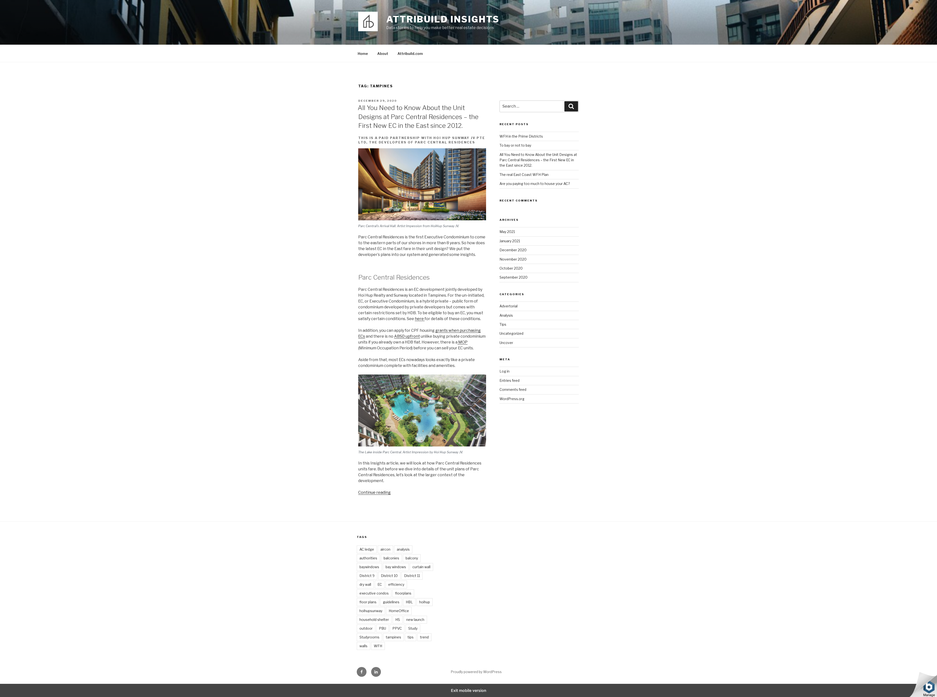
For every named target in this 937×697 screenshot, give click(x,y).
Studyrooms (369, 637)
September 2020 (513, 277)
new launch (415, 619)
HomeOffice (399, 611)
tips (410, 637)
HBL (409, 602)
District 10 (389, 576)
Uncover (506, 343)
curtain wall (421, 567)
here (420, 318)
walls (363, 646)
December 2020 (513, 250)
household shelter (374, 619)
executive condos (374, 593)
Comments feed (512, 389)
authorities (368, 558)
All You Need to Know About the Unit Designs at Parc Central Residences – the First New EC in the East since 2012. (418, 116)
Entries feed (509, 380)
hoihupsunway (370, 611)
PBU (382, 628)
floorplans (403, 593)
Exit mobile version (468, 690)
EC (379, 584)
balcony (412, 558)
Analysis (506, 315)
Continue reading (374, 492)
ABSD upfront (407, 336)
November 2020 (513, 259)
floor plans (368, 602)
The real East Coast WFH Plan (524, 174)
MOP (463, 342)
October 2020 (511, 268)
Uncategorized (511, 333)
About (382, 53)
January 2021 (509, 241)
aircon (385, 549)
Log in (504, 371)
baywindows (369, 567)
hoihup (424, 602)
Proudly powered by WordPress (476, 672)
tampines (393, 637)
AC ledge (366, 549)
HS (397, 619)
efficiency (396, 584)
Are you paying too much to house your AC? (534, 184)
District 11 (412, 576)
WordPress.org (511, 399)
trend (424, 637)
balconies (391, 558)
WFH (378, 646)
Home (363, 53)
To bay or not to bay (515, 145)
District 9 (367, 576)
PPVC (397, 628)
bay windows (396, 567)
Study (413, 628)
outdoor (366, 628)
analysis (403, 549)
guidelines (391, 602)
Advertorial (508, 306)
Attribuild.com (410, 53)
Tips (502, 324)
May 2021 (507, 232)
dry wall (365, 584)
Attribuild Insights (442, 19)
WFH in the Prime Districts (521, 136)
